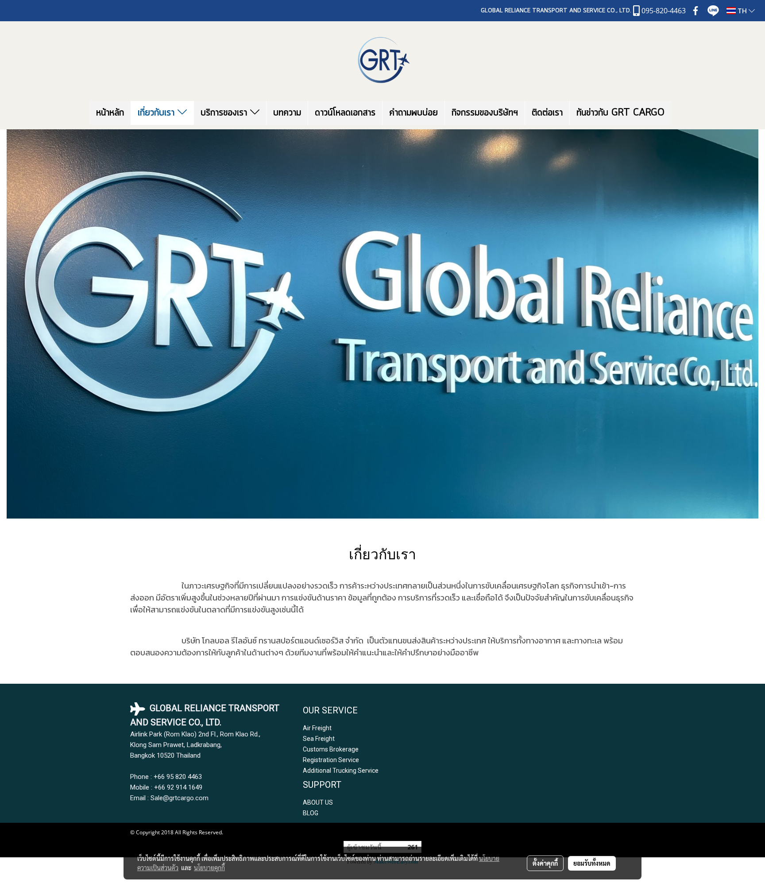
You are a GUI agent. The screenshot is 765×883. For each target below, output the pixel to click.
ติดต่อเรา (547, 113)
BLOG (310, 813)
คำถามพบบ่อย (413, 113)
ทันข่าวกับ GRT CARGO (620, 113)
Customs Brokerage (331, 749)
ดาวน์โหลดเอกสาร (345, 113)
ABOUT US (318, 802)
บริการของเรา (225, 113)
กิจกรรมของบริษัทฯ (485, 113)
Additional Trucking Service (341, 770)
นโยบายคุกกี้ (209, 867)
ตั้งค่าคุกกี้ (545, 863)
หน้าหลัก (110, 113)
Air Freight (317, 728)
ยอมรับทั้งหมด (591, 863)
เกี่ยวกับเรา (158, 113)
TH (742, 10)
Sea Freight (319, 738)
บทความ (287, 113)
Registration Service (331, 759)
